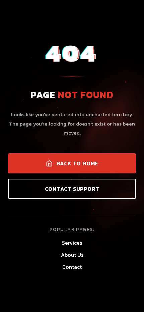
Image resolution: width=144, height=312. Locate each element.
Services (72, 243)
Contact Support (72, 189)
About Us (72, 255)
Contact (72, 267)
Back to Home (77, 163)
